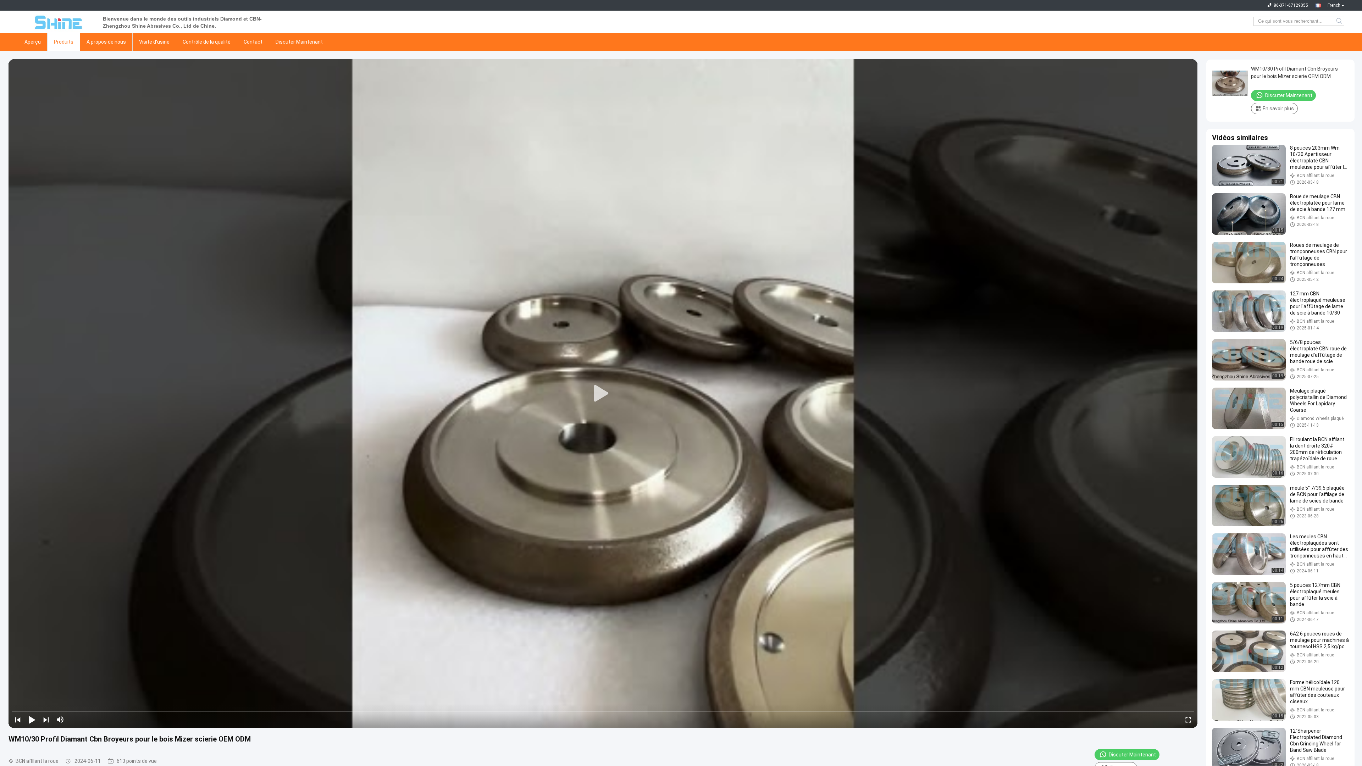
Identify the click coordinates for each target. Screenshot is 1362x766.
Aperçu (32, 42)
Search (1339, 21)
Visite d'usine (154, 42)
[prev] (18, 719)
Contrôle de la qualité (207, 42)
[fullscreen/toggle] (1188, 719)
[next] (46, 719)
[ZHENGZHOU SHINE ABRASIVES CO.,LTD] (57, 21)
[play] (603, 394)
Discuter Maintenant (299, 42)
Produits (63, 42)
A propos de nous (106, 42)
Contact (253, 42)
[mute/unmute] (60, 719)
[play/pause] (32, 719)
